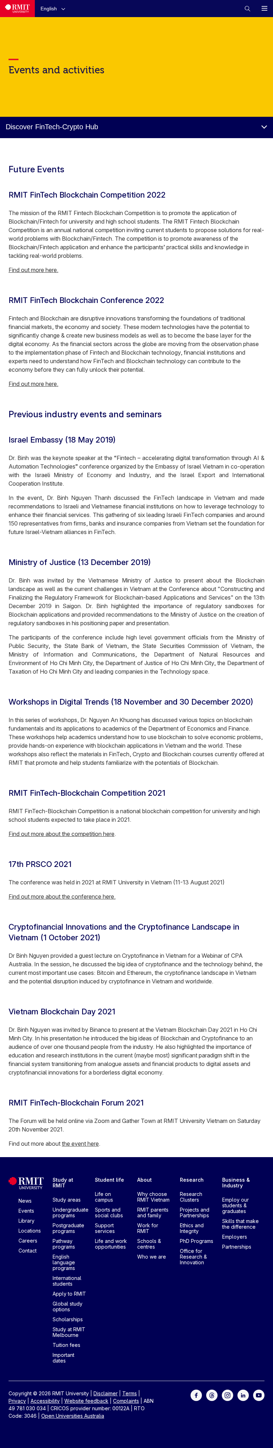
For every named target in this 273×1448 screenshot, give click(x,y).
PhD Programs (196, 1241)
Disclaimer (105, 1393)
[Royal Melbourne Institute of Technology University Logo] (17, 8)
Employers (234, 1237)
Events (26, 1211)
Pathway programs (64, 1244)
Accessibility (45, 1401)
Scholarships (68, 1319)
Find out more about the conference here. (62, 896)
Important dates (63, 1358)
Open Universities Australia (72, 1416)
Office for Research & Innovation (193, 1256)
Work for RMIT (147, 1228)
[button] (54, 8)
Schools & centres (149, 1244)
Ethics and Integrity (192, 1228)
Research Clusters (191, 1197)
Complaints (126, 1401)
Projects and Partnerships (194, 1212)
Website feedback (86, 1401)
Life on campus (104, 1197)
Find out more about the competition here (61, 833)
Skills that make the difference (240, 1224)
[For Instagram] (227, 1395)
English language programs (64, 1262)
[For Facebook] (196, 1395)
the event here (80, 1143)
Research (192, 1180)
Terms (129, 1393)
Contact (27, 1251)
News (25, 1201)
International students (67, 1281)
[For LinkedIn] (243, 1395)
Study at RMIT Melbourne (69, 1332)
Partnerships (236, 1247)
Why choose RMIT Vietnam (153, 1197)
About (144, 1180)
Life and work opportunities (111, 1244)
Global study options (67, 1306)
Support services (105, 1228)
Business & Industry (236, 1182)
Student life (109, 1180)
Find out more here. (33, 269)
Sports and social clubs (109, 1212)
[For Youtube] (258, 1395)
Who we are (151, 1257)
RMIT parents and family (152, 1212)
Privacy (17, 1401)
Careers (27, 1241)
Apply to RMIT (69, 1294)
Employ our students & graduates (235, 1205)
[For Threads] (212, 1395)
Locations (29, 1231)
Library (26, 1221)
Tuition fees (66, 1345)
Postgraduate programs (68, 1228)
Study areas (67, 1200)
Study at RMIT (63, 1182)
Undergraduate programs (71, 1212)
